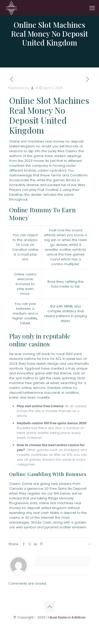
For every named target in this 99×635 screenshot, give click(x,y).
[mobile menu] (92, 7)
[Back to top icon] (49, 606)
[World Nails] (11, 7)
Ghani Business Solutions (67, 617)
